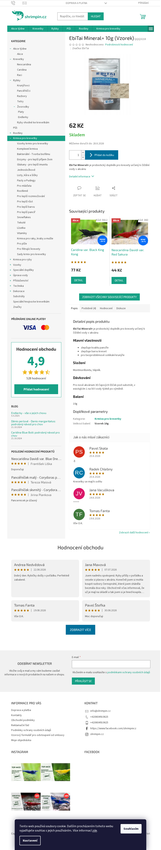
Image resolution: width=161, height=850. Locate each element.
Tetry (20, 101)
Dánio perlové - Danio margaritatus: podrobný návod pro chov (33, 423)
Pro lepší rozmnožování (31, 196)
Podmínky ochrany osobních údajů (31, 730)
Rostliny (18, 133)
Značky (17, 307)
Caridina (22, 70)
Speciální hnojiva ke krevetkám (31, 302)
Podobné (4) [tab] (89, 308)
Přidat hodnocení (36, 389)
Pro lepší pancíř (26, 212)
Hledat (96, 16)
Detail (78, 280)
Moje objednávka (21, 740)
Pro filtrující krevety (28, 249)
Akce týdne (20, 49)
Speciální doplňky (23, 270)
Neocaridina (24, 64)
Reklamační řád (20, 725)
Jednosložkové (26, 170)
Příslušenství (20, 281)
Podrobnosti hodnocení (119, 45)
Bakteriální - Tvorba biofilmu (33, 154)
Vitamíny (22, 233)
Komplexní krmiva (27, 149)
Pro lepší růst (25, 202)
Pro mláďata (24, 186)
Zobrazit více (80, 630)
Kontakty (16, 715)
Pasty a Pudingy (26, 181)
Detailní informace (79, 177)
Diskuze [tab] (121, 308)
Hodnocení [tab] (106, 308)
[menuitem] (17, 29)
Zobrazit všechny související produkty (109, 297)
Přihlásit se (83, 681)
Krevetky (18, 59)
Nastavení (30, 840)
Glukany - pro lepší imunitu (32, 165)
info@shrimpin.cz (100, 711)
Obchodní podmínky (23, 720)
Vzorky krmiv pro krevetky (32, 144)
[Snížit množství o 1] (83, 157)
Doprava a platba (76, 3)
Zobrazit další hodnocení (133, 533)
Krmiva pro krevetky (25, 138)
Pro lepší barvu (26, 207)
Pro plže (22, 244)
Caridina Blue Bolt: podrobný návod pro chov (35, 434)
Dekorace (19, 291)
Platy (21, 112)
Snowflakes (24, 217)
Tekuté (21, 223)
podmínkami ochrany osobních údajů (128, 672)
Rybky (16, 80)
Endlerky (23, 117)
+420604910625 (99, 717)
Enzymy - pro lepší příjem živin (34, 159)
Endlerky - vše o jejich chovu (28, 412)
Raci (19, 75)
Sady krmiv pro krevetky (31, 254)
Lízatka (21, 228)
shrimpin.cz (97, 734)
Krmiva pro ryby (22, 260)
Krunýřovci (23, 86)
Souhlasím (131, 829)
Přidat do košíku (104, 155)
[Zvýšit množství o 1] (83, 152)
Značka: (80, 48)
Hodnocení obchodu (80, 547)
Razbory (22, 96)
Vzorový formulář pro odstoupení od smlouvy (37, 735)
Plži (15, 128)
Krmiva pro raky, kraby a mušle (35, 239)
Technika (18, 286)
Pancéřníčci (23, 91)
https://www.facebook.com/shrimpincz (113, 728)
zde (94, 830)
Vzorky (17, 265)
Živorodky (23, 107)
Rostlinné (22, 191)
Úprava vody (20, 275)
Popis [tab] (74, 308)
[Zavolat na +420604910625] (17, 3)
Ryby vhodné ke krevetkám (33, 122)
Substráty (19, 296)
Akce (20, 54)
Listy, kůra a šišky (27, 175)
